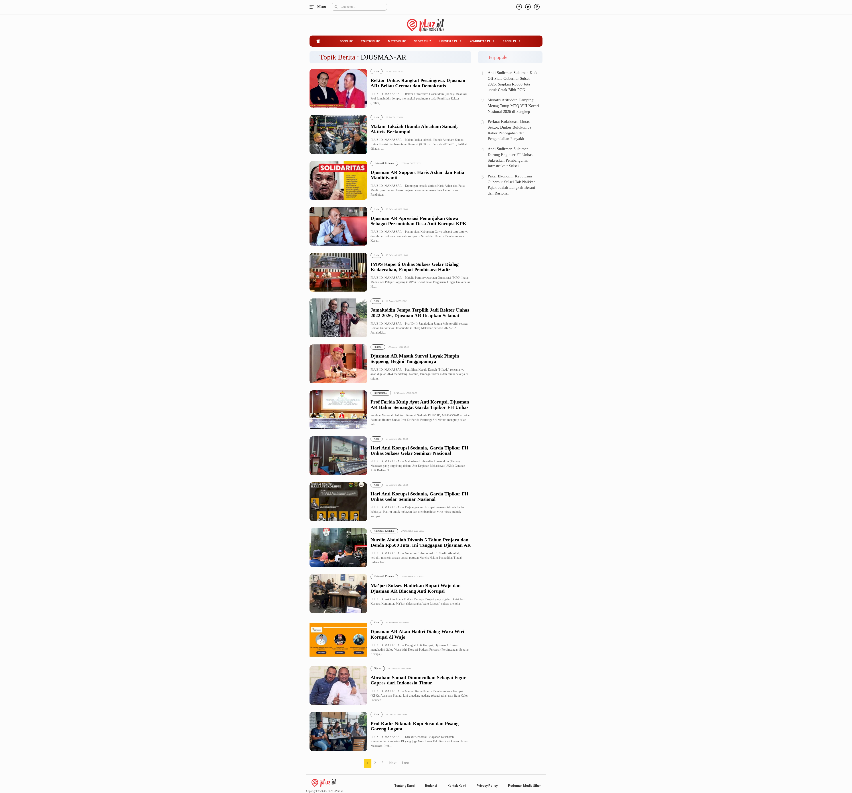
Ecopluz (346, 41)
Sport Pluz (422, 41)
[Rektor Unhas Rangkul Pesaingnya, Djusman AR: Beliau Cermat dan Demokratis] (338, 88)
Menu (312, 6)
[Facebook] (518, 6)
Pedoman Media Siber (524, 785)
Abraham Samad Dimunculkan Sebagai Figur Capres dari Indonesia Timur (418, 680)
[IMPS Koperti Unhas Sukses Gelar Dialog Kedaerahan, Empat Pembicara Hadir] (338, 272)
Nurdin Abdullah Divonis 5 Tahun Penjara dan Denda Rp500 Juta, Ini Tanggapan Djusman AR (421, 542)
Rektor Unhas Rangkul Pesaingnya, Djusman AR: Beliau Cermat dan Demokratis (418, 83)
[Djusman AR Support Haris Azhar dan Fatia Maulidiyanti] (338, 180)
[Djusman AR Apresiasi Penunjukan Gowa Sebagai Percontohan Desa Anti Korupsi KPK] (338, 226)
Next (392, 763)
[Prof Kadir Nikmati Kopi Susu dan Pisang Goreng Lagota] (338, 731)
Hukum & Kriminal (384, 163)
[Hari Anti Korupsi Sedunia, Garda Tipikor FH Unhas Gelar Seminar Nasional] (338, 502)
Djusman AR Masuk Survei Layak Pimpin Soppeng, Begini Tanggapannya (415, 358)
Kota (376, 71)
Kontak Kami (457, 785)
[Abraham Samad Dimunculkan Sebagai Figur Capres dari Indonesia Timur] (338, 685)
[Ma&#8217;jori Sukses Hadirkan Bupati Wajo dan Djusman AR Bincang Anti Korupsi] (338, 593)
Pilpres (377, 668)
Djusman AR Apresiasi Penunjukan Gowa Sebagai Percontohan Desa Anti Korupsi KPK (418, 221)
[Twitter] (527, 6)
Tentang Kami (404, 785)
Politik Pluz (370, 41)
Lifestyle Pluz (450, 41)
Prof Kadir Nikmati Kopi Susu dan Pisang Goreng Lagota (415, 726)
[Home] (323, 783)
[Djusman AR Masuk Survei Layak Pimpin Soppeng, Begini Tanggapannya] (338, 364)
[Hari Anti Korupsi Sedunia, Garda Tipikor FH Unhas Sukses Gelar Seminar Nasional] (338, 456)
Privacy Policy (487, 785)
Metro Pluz (397, 41)
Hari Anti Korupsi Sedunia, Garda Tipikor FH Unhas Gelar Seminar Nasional (419, 496)
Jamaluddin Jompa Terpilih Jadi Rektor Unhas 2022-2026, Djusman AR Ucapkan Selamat (420, 312)
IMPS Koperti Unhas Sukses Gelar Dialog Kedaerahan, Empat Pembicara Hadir (415, 267)
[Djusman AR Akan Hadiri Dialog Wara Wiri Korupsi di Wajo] (338, 639)
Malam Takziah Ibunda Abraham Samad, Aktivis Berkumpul (414, 129)
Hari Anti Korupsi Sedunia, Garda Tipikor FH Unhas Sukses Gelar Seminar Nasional (419, 450)
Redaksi (431, 785)
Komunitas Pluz (482, 41)
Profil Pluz (512, 41)
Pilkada (377, 346)
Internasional (380, 392)
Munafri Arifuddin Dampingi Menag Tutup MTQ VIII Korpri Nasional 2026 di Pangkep (513, 105)
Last (405, 763)
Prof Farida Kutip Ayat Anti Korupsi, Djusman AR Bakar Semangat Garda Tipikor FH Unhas (420, 404)
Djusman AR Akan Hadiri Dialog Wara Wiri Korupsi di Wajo (417, 634)
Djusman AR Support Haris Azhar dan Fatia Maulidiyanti (417, 175)
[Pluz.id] (426, 23)
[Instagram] (536, 6)
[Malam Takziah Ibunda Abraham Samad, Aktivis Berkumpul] (338, 134)
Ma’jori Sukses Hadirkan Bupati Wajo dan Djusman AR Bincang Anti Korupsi (416, 588)
